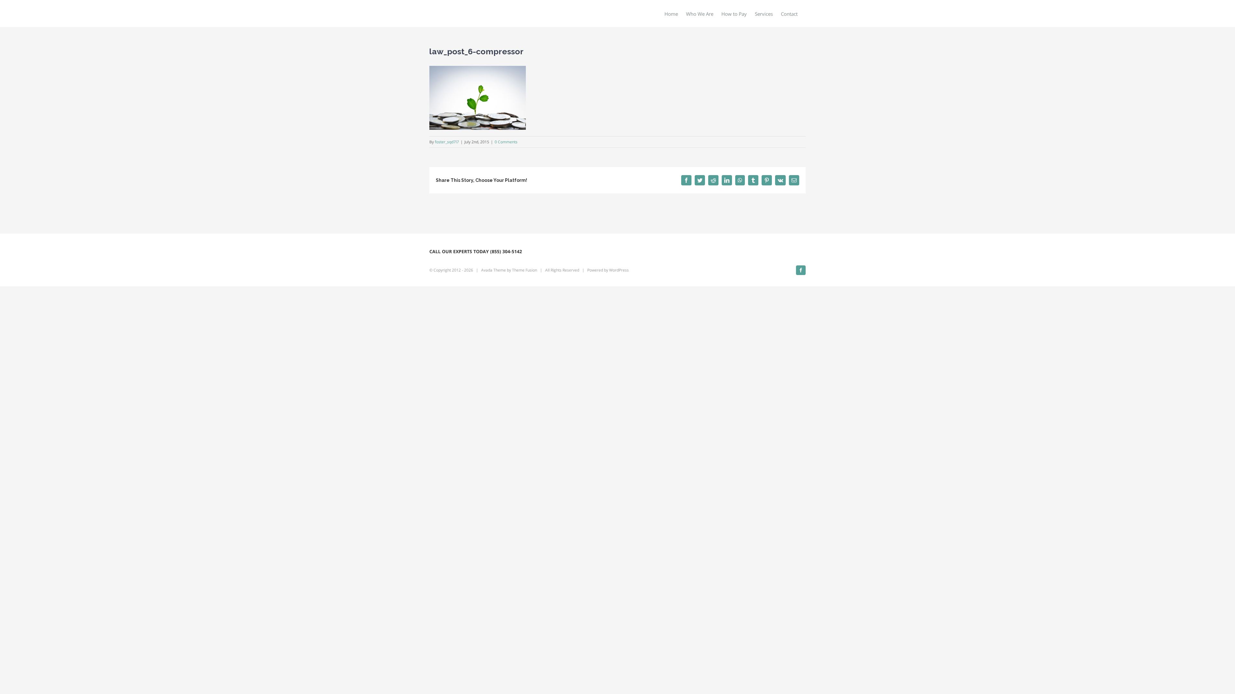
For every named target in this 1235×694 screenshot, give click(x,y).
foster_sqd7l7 (447, 142)
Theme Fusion (524, 270)
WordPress (619, 270)
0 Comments (506, 142)
